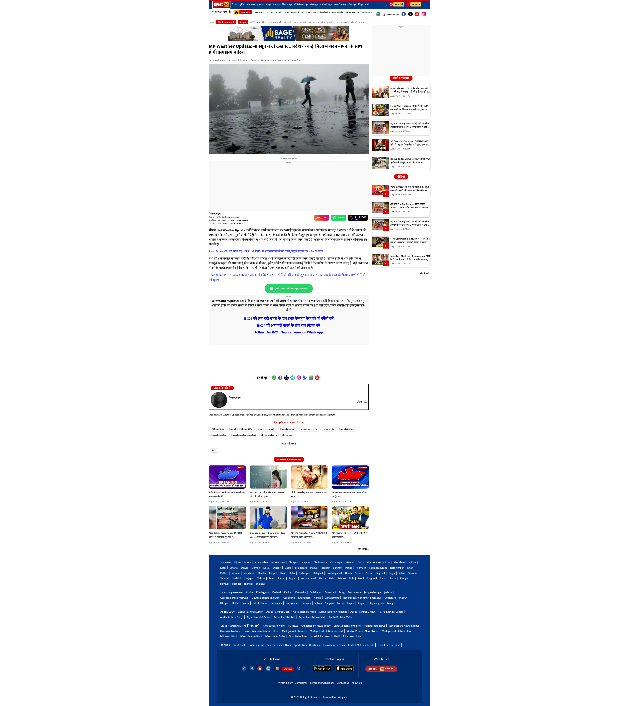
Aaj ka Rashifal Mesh (304, 612)
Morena (235, 573)
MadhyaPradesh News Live (397, 631)
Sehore (359, 573)
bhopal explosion (269, 435)
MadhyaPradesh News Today (363, 631)
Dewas (244, 568)
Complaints (301, 683)
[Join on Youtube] (317, 377)
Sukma (318, 603)
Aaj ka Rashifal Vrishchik (312, 617)
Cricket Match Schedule (361, 645)
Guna (361, 562)
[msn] (298, 668)
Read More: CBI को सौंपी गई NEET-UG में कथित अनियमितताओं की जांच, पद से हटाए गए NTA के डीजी (266, 251)
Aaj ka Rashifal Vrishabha (333, 612)
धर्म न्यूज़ (268, 4)
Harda (348, 573)
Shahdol (236, 578)
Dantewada (354, 592)
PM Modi (295, 12)
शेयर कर (341, 217)
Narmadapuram (378, 568)
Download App (392, 14)
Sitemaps (288, 669)
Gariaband (289, 598)
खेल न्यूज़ (314, 4)
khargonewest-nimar (378, 562)
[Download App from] (321, 670)
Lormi (340, 603)
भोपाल (214, 450)
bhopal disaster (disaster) (243, 435)
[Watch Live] (382, 671)
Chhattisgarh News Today (315, 626)
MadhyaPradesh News (294, 631)
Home (211, 22)
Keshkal (276, 592)
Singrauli (380, 573)
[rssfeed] (277, 668)
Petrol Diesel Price (321, 12)
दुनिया (242, 4)
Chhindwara (320, 562)
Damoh (256, 568)
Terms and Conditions (322, 683)
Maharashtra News (374, 626)
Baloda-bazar (260, 603)
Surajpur (306, 603)
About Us (357, 683)
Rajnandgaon (376, 603)
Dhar (410, 568)
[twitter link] (410, 14)
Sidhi (351, 578)
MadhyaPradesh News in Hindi (326, 631)
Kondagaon (262, 592)
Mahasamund (331, 598)
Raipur (350, 603)
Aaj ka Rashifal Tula (284, 617)
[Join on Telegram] (293, 377)
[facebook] (243, 668)
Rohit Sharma (256, 645)
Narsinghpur (397, 568)
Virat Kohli (239, 645)
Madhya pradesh (289, 459)
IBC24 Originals (255, 4)
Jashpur (388, 592)
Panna (348, 568)
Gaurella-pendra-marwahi (234, 598)
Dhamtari (330, 592)
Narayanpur (292, 603)
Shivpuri (224, 578)
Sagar (392, 573)
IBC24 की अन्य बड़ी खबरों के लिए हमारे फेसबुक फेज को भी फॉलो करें (289, 318)
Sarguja (329, 603)
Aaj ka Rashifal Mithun (362, 612)
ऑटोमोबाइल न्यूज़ (301, 4)
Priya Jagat (215, 213)
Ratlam (224, 573)
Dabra (288, 568)
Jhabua (314, 568)
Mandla (262, 573)
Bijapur (403, 598)
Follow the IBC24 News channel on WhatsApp (289, 332)
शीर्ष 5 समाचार (401, 78)
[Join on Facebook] (280, 377)
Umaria (234, 568)
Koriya (317, 598)
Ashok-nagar (278, 562)
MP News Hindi (228, 636)
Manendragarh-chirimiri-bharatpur (362, 598)
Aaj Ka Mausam (352, 12)
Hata (331, 578)
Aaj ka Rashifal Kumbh (250, 612)
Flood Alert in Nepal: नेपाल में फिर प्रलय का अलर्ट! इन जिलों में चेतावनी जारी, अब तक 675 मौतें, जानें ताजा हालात (409, 107)
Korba (249, 592)
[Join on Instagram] (299, 377)
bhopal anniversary (310, 429)
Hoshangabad (334, 573)
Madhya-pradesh (226, 22)
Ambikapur (315, 592)
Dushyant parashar (231, 217)
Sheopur (413, 573)
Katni (223, 568)
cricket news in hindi (389, 645)
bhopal (232, 429)
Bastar (245, 603)
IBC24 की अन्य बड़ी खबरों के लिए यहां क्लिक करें (288, 325)
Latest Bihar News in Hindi (325, 636)
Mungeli (391, 603)
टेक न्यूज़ (276, 4)
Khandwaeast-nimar (405, 562)
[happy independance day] (288, 40)
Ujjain (237, 562)
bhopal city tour (346, 429)
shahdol (236, 584)
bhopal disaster (219, 435)
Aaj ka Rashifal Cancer (391, 612)
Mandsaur (248, 573)
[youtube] (417, 14)
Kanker (288, 592)
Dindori (277, 568)
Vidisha (261, 578)
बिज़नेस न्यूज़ (287, 4)
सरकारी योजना (340, 4)
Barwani (337, 568)
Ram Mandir (337, 12)
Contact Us (343, 683)
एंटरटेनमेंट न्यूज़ (326, 4)
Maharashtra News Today (234, 631)
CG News (293, 626)
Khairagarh (304, 598)
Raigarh (361, 603)
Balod (235, 603)
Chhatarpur (336, 562)
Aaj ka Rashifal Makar (341, 617)
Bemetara (390, 598)
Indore (247, 562)
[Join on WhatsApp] (274, 377)
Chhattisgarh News (274, 626)
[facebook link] (403, 14)
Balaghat (318, 573)
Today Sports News (334, 645)
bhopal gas (287, 435)
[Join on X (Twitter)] (286, 377)
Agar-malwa (261, 562)
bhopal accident (287, 429)
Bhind (283, 573)
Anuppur (306, 562)
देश (236, 4)
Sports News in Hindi (279, 645)
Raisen (281, 578)
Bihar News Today (275, 636)
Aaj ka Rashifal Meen (278, 612)
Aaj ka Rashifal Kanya (258, 617)
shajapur (260, 584)
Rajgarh (293, 578)
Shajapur (249, 578)
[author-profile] (219, 400)
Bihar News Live (298, 636)
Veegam (342, 697)
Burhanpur (304, 573)
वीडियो (401, 176)
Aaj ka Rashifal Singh (231, 617)
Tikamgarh (301, 568)
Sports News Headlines (307, 645)
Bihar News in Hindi (251, 636)
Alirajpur (293, 562)
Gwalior (350, 562)
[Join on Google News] (311, 377)
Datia (266, 568)
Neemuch (360, 568)
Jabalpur (325, 568)
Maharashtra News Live (265, 631)
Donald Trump (282, 12)
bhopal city (329, 429)
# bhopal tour (218, 429)
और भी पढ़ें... (362, 402)
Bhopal (243, 22)
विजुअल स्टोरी (363, 4)
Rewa (272, 578)
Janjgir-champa (372, 592)
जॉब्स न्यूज (352, 4)
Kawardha (300, 592)
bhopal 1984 (246, 429)
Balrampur (276, 603)
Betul (292, 573)
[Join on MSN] (305, 377)
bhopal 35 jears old (266, 429)
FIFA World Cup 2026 (264, 12)
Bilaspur (224, 603)
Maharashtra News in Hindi (404, 626)
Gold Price (305, 12)
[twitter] (252, 668)
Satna (402, 573)
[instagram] (424, 14)
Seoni (369, 573)
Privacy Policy (285, 683)
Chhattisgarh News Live (347, 626)
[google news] (378, 14)
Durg (342, 592)
